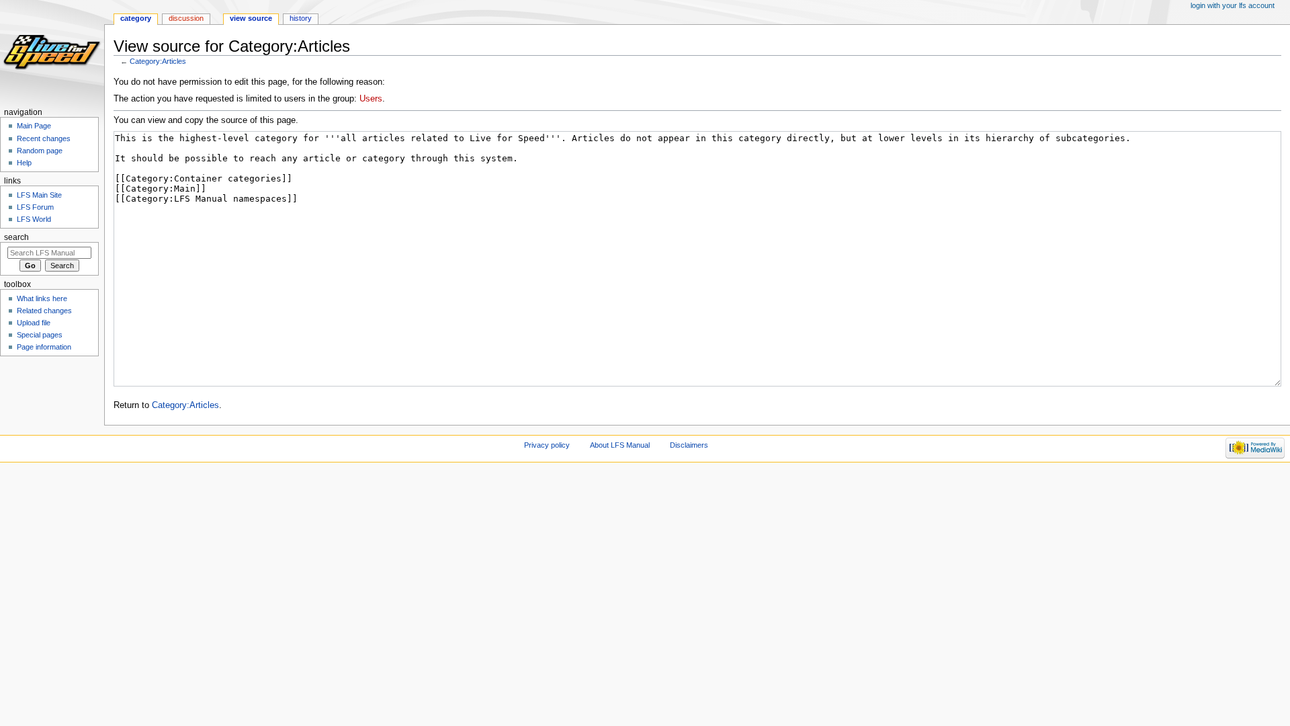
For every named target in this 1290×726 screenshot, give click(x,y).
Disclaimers (689, 445)
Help (24, 163)
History (301, 18)
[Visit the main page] (52, 52)
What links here (42, 298)
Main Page (34, 126)
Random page (39, 151)
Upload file (33, 323)
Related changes (44, 311)
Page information (44, 347)
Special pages (39, 335)
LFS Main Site (39, 195)
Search (16, 237)
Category (135, 18)
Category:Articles (158, 61)
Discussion (186, 18)
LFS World (34, 219)
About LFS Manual (620, 445)
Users (370, 99)
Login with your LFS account (1233, 5)
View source (251, 18)
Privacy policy (547, 445)
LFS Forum (35, 207)
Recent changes (44, 138)
